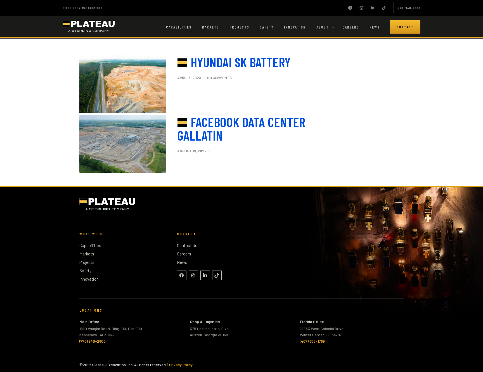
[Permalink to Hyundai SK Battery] (122, 84)
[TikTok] (384, 8)
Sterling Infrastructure (83, 8)
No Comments (219, 77)
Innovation (295, 27)
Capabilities (179, 27)
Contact (405, 27)
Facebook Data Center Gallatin (241, 128)
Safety (267, 27)
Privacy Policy (181, 364)
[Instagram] (361, 8)
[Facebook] (350, 8)
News (375, 27)
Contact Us (187, 245)
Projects (239, 27)
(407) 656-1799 (312, 341)
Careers (350, 27)
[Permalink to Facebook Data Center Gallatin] (122, 144)
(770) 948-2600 (408, 8)
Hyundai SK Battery (241, 62)
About (322, 27)
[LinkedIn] (373, 8)
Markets (210, 27)
